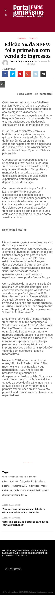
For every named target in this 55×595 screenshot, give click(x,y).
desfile (22, 476)
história (5, 486)
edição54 (31, 476)
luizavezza (34, 486)
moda (44, 486)
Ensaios (22, 38)
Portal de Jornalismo (22, 61)
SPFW (24, 495)
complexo (13, 476)
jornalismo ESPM (19, 486)
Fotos (33, 38)
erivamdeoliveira (10, 481)
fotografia (25, 481)
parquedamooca (18, 490)
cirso (4, 476)
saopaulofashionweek (38, 490)
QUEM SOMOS (13, 569)
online (5, 490)
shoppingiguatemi (11, 495)
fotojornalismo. (38, 481)
